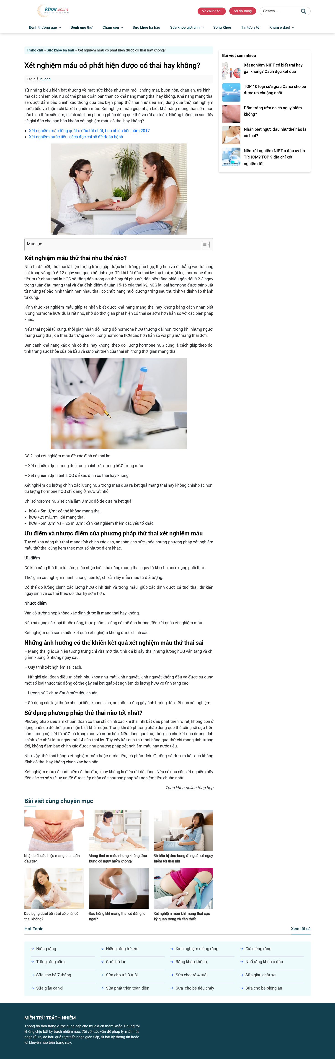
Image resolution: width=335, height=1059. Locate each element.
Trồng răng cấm (50, 961)
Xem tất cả (301, 928)
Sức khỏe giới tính (185, 27)
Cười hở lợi (115, 961)
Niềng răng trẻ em (122, 948)
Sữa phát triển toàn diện (127, 988)
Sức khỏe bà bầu (146, 27)
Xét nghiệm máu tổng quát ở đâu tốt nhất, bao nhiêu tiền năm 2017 (89, 130)
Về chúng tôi (211, 11)
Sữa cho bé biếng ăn (263, 988)
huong (45, 79)
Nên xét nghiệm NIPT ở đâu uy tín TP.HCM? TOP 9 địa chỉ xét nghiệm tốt (274, 157)
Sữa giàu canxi (49, 988)
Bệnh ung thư (82, 27)
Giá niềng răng (258, 948)
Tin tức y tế (250, 27)
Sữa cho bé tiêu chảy (195, 988)
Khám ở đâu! (279, 27)
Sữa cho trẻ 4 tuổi (191, 974)
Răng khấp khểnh (191, 961)
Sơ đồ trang (243, 11)
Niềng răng (46, 948)
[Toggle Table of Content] (203, 244)
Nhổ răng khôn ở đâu (264, 961)
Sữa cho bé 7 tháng (53, 974)
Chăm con (111, 27)
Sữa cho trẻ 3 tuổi (122, 974)
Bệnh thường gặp (43, 27)
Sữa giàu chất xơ (260, 974)
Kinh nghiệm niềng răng (197, 948)
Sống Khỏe (222, 27)
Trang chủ (35, 50)
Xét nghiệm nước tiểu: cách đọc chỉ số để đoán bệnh (76, 136)
